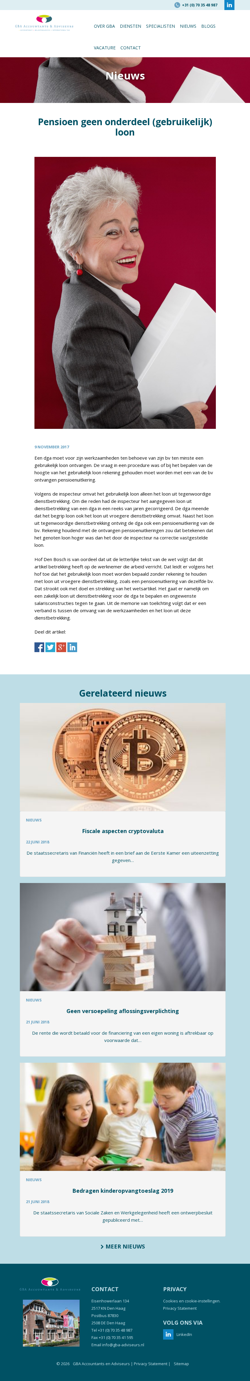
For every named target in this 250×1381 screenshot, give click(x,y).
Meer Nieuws (124, 1246)
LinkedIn (184, 1334)
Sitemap (181, 1363)
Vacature (105, 48)
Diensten (130, 26)
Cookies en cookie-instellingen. (191, 1301)
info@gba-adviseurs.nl (123, 1344)
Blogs (208, 26)
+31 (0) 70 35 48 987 (115, 1330)
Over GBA (104, 26)
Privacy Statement (180, 1308)
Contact (130, 48)
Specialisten (160, 26)
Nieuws (188, 26)
